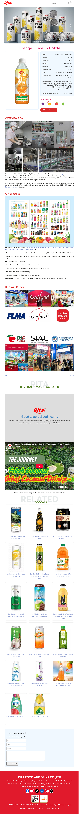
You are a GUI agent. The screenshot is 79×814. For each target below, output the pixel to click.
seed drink (15, 249)
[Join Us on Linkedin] (42, 791)
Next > (72, 375)
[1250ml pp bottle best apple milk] (56, 103)
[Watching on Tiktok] (37, 791)
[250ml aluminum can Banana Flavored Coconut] (16, 519)
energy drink (30, 249)
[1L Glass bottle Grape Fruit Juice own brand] (39, 671)
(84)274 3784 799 (49, 784)
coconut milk (39, 247)
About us (23, 808)
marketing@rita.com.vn (32, 786)
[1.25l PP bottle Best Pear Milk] (39, 704)
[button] (34, 41)
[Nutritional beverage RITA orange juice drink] (63, 557)
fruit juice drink (59, 247)
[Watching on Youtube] (32, 791)
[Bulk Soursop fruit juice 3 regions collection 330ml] (16, 597)
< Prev (7, 375)
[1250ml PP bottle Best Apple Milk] (16, 704)
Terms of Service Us (52, 808)
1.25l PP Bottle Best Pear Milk (39, 717)
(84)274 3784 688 (18, 784)
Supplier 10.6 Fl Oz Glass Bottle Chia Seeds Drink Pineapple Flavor (39, 576)
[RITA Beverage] (8, 3)
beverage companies (59, 174)
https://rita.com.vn (52, 786)
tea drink (8, 249)
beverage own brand (11, 187)
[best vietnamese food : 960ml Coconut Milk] (16, 637)
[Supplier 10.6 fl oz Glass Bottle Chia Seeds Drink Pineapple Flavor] (39, 557)
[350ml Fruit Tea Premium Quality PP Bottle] (63, 637)
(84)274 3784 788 (34, 784)
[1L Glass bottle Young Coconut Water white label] (16, 671)
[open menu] (74, 3)
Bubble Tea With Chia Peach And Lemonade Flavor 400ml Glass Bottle (63, 616)
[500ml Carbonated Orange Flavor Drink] (39, 637)
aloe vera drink (49, 247)
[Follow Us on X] (51, 791)
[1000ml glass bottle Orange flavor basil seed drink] (63, 671)
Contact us (31, 808)
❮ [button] (7, 25)
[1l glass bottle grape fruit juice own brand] (42, 103)
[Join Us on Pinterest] (47, 791)
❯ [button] (70, 25)
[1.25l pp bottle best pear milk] (63, 103)
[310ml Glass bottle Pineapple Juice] (39, 519)
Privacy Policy (40, 808)
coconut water (30, 247)
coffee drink (69, 247)
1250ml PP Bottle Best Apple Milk (16, 717)
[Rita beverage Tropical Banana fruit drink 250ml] (16, 557)
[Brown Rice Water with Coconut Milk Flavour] (63, 519)
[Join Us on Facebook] (27, 791)
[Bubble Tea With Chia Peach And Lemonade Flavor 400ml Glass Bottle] (63, 597)
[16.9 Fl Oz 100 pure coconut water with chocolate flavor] (39, 597)
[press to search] (69, 3)
